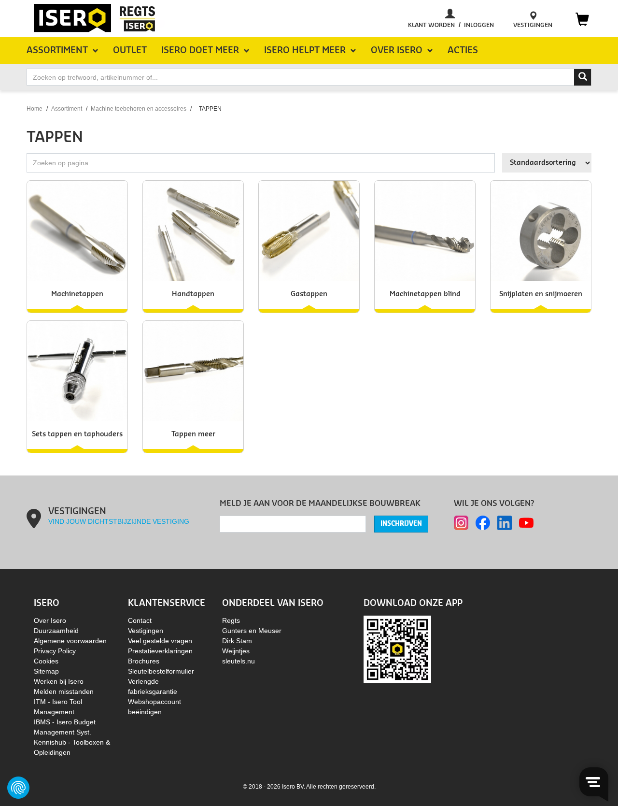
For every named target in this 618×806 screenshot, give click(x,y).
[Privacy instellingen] (18, 788)
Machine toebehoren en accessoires (138, 108)
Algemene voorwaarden (70, 641)
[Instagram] (461, 523)
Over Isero (50, 620)
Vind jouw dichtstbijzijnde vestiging (118, 521)
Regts (231, 620)
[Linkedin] (504, 523)
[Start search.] (582, 77)
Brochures (143, 661)
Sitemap (46, 671)
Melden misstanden (64, 691)
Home (34, 108)
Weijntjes (236, 651)
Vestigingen (145, 630)
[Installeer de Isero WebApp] (397, 648)
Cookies (46, 661)
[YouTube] (526, 523)
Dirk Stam (237, 641)
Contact (140, 620)
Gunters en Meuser (251, 630)
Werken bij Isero (59, 681)
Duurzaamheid (56, 630)
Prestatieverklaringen (160, 651)
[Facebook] (483, 523)
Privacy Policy (55, 651)
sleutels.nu (238, 661)
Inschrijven (401, 523)
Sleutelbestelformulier (161, 671)
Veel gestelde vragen (160, 641)
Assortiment (66, 108)
